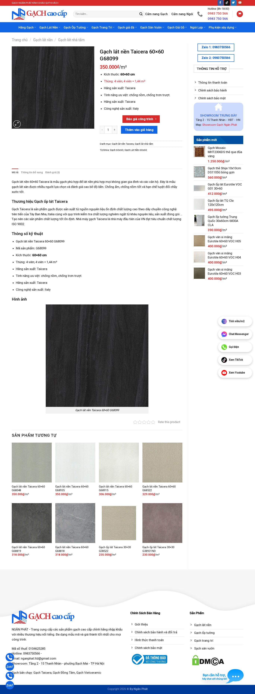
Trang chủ (20, 40)
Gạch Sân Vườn (151, 27)
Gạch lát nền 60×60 (25, 182)
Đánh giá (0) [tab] (52, 172)
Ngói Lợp (196, 27)
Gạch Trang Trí (101, 27)
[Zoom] (17, 124)
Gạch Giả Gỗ (175, 27)
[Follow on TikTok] (227, 3)
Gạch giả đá (126, 27)
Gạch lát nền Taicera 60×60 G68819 (28, 549)
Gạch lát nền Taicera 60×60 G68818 (71, 549)
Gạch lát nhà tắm (71, 40)
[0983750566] (200, 14)
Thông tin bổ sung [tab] (32, 172)
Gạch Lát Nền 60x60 (136, 150)
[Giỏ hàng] (240, 14)
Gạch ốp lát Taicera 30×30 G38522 (115, 549)
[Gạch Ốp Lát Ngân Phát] (40, 14)
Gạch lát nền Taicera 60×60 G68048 (28, 488)
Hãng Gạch (26, 27)
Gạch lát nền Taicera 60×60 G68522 (159, 488)
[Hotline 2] (10, 676)
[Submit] (141, 14)
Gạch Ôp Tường (75, 27)
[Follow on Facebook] (220, 3)
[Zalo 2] (10, 685)
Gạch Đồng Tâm (64, 672)
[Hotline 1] (10, 657)
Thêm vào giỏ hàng (139, 130)
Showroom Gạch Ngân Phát (219, 124)
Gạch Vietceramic (88, 672)
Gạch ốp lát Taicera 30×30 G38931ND (158, 549)
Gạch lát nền (43, 40)
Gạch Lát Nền (48, 27)
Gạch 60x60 (116, 150)
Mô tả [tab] (15, 172)
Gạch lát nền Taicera (123, 143)
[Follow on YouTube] (240, 3)
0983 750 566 (218, 13)
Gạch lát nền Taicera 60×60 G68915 (115, 488)
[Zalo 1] (10, 666)
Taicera (130, 88)
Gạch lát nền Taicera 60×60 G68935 (71, 488)
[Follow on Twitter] (234, 3)
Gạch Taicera (42, 672)
